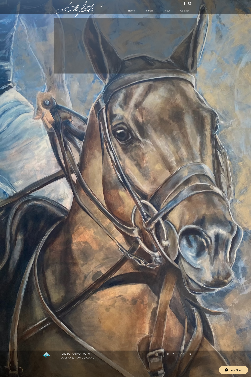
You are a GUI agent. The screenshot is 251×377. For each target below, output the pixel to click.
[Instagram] (190, 3)
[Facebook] (184, 3)
